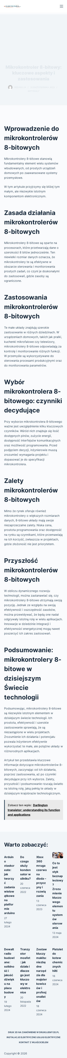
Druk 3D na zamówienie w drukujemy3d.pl (33, 1032)
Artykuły (33, 91)
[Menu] (61, 6)
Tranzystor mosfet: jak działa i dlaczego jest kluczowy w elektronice (25, 970)
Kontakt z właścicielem (33, 1042)
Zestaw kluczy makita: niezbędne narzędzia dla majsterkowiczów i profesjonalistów (41, 975)
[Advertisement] (33, 32)
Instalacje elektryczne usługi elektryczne (33, 1037)
